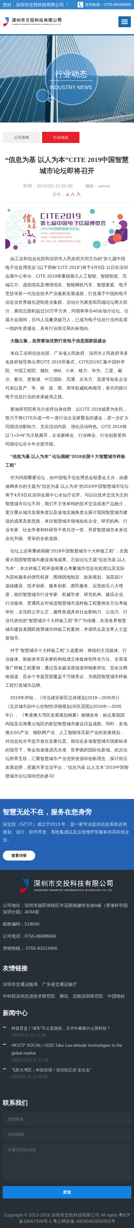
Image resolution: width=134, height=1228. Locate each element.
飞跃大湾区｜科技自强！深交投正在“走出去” (51, 1070)
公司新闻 (21, 137)
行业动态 (60, 137)
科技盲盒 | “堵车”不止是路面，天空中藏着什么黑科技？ (61, 1028)
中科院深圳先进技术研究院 (29, 996)
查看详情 (19, 855)
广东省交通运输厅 (59, 984)
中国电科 (116, 996)
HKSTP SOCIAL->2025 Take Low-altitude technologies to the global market (67, 1049)
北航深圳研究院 (88, 996)
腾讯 (64, 996)
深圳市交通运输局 (20, 984)
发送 (67, 1192)
